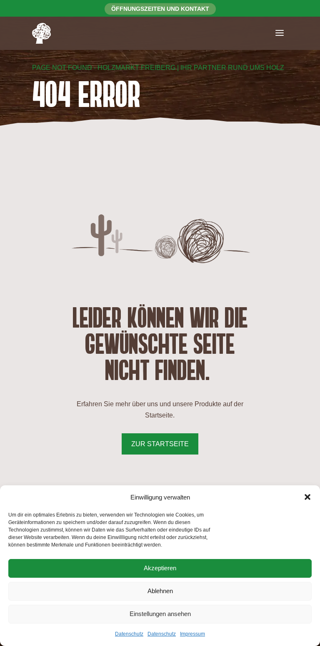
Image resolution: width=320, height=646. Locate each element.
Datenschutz (129, 634)
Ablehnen (160, 590)
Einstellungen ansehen (160, 613)
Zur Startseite (160, 443)
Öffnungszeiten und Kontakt (160, 8)
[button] (307, 497)
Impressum (192, 634)
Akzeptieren (160, 567)
